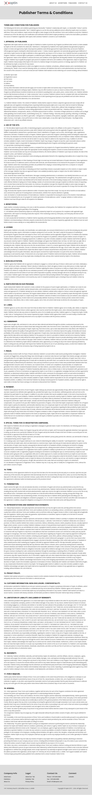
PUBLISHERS (73, 3)
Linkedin (71, 777)
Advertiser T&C (30, 777)
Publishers (7, 779)
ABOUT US (53, 3)
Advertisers (7, 777)
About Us (7, 781)
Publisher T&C (30, 779)
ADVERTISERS (62, 3)
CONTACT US (82, 3)
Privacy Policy (30, 781)
